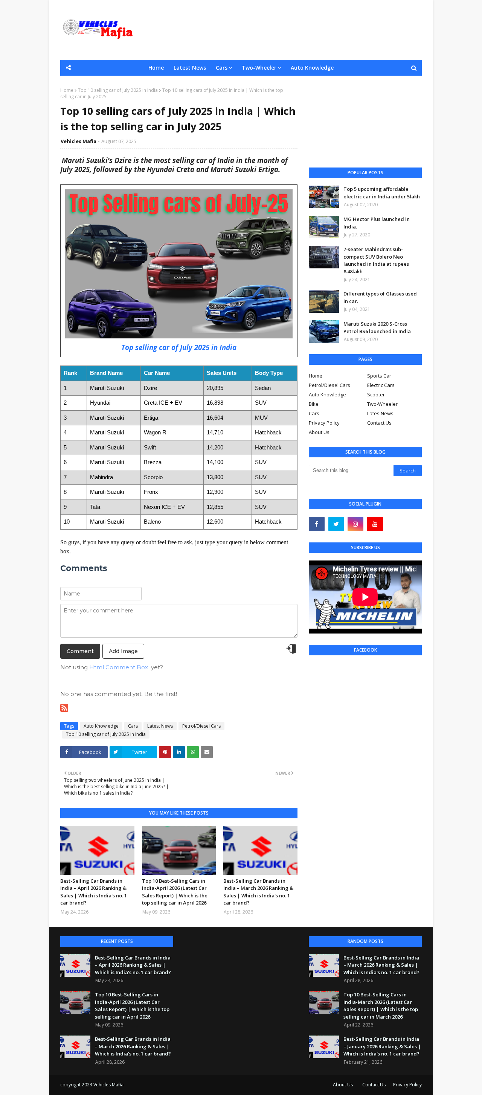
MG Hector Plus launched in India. (376, 223)
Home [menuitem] (156, 67)
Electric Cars (381, 385)
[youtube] (375, 524)
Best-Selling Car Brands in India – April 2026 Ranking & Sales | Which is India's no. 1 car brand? (93, 891)
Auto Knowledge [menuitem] (312, 67)
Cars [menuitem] (221, 67)
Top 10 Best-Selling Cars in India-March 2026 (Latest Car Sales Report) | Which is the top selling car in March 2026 (380, 1005)
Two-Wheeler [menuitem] (259, 67)
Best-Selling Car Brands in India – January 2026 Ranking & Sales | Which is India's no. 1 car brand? (382, 1046)
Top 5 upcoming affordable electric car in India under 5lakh (381, 193)
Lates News (380, 413)
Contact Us (379, 422)
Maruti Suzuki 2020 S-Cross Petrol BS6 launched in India (377, 327)
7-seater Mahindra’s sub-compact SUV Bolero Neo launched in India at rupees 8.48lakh (376, 260)
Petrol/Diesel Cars (201, 726)
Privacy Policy (324, 422)
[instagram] (355, 524)
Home (66, 90)
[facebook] (317, 524)
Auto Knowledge (101, 726)
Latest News (160, 726)
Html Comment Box (118, 667)
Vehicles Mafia (78, 141)
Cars (133, 726)
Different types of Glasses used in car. (380, 297)
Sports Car (379, 375)
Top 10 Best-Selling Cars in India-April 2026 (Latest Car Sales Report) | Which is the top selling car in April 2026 (174, 891)
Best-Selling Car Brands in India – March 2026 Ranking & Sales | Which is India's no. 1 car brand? (258, 891)
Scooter (376, 394)
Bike (314, 404)
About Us (319, 432)
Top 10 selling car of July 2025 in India (118, 90)
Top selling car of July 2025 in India (178, 347)
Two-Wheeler (382, 404)
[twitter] (336, 524)
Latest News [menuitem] (190, 67)
